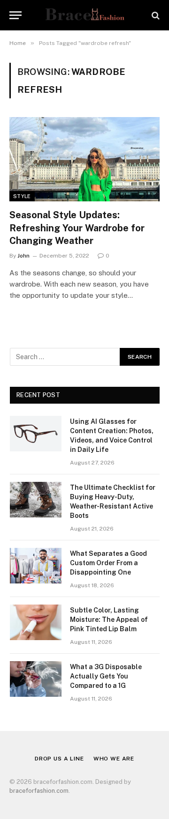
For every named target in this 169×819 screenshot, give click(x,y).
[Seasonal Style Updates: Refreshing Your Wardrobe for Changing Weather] (84, 159)
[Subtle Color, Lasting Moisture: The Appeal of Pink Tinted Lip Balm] (35, 622)
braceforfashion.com (39, 790)
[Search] (155, 15)
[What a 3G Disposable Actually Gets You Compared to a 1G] (35, 679)
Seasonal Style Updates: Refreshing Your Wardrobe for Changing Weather (77, 227)
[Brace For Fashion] (84, 15)
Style (22, 196)
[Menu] (15, 15)
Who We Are (113, 758)
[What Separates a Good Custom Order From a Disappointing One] (35, 565)
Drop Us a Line (59, 758)
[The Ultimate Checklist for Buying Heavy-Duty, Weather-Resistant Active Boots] (35, 499)
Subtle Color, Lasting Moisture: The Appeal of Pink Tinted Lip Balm (109, 619)
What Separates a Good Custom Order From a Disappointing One (108, 563)
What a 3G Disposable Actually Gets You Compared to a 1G (106, 676)
